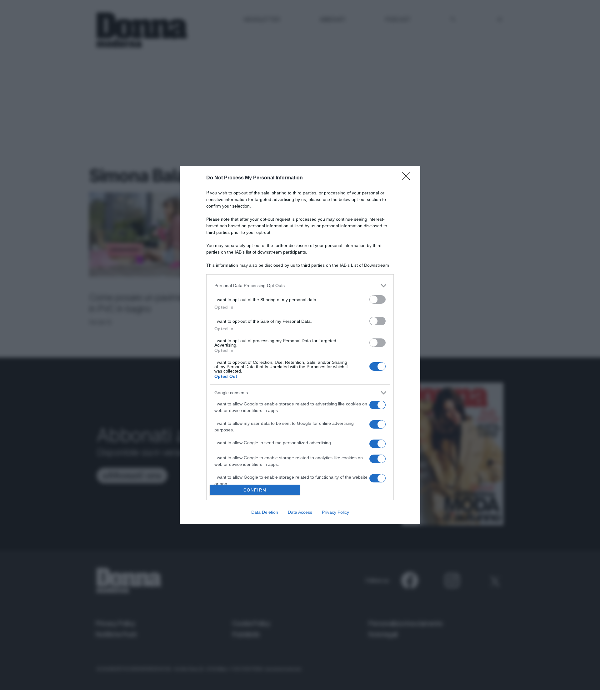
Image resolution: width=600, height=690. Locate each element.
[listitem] (300, 285)
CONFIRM (255, 490)
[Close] (408, 178)
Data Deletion (264, 512)
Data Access (300, 512)
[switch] (377, 299)
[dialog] (300, 345)
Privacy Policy (335, 512)
